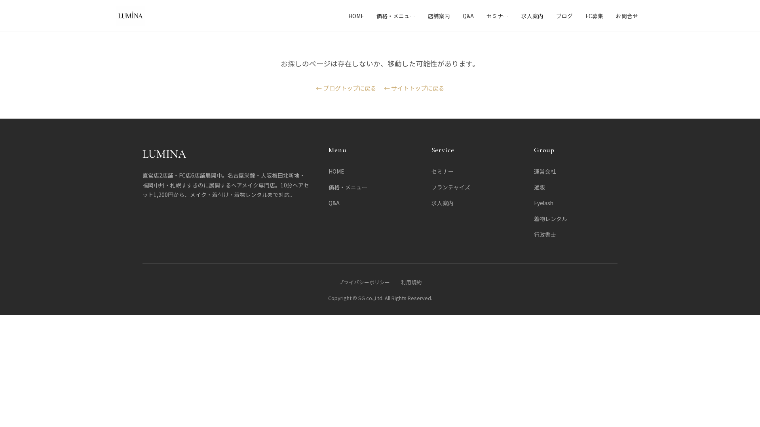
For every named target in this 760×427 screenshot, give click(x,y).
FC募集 (594, 16)
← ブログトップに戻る (346, 88)
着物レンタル (550, 219)
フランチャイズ (450, 187)
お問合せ (627, 16)
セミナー (497, 16)
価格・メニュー (395, 16)
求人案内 (532, 16)
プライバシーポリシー (364, 282)
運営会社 (545, 171)
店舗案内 (439, 16)
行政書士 (545, 234)
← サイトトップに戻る (414, 88)
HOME (356, 16)
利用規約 (411, 282)
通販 (539, 187)
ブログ (564, 16)
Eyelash (543, 203)
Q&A (468, 16)
